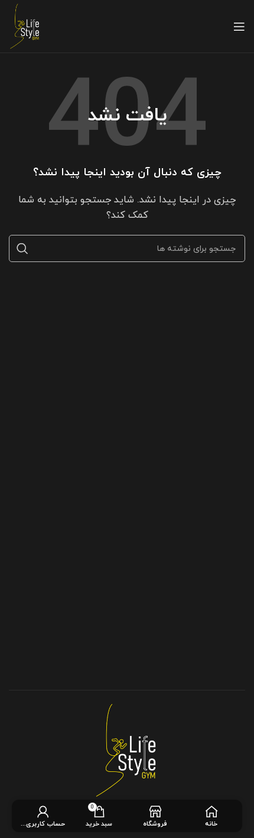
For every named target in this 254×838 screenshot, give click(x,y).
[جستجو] (22, 248)
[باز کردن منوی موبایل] (239, 26)
